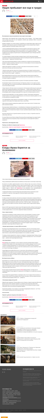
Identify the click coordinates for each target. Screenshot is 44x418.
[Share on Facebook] (9, 15)
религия (18, 394)
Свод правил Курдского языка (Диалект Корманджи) (10, 397)
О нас (4, 393)
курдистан (11, 127)
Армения (4, 394)
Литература (5, 396)
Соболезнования (5, 136)
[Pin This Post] (22, 15)
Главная (3, 410)
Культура (10, 393)
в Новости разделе (10, 394)
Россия (16, 390)
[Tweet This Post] (16, 15)
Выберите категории (16, 393)
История (16, 410)
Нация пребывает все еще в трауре (20, 127)
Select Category (11, 396)
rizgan (8, 10)
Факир (3, 242)
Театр (7, 402)
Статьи (12, 390)
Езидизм (7, 410)
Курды (4, 402)
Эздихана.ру (22, 124)
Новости (30, 127)
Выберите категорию (12, 402)
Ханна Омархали (5, 399)
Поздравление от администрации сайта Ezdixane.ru (10, 401)
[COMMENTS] (35, 15)
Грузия (7, 393)
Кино (15, 394)
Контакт (24, 410)
